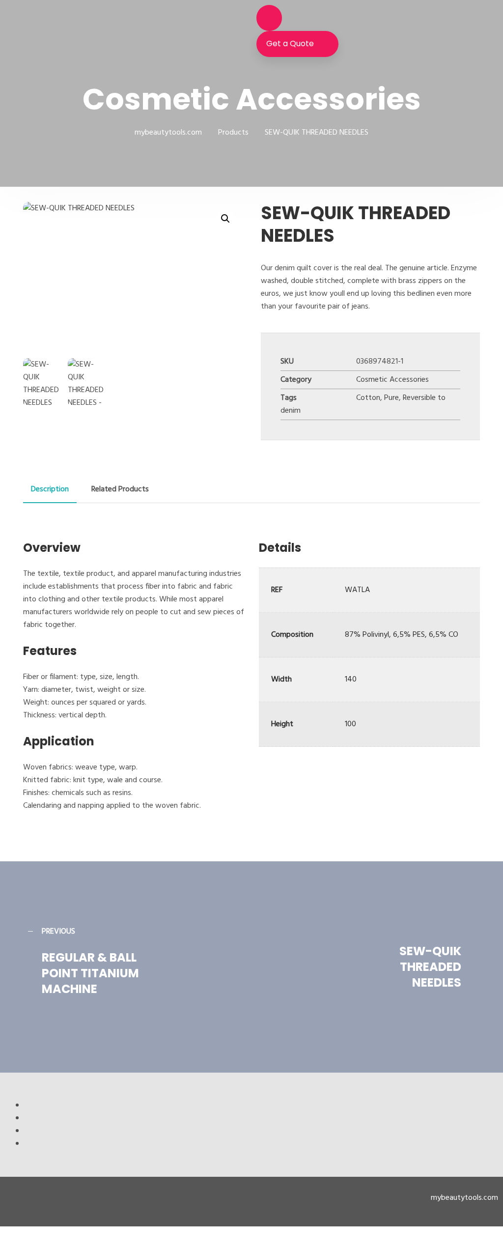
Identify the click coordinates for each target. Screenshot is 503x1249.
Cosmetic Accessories (392, 379)
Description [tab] (50, 489)
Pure (391, 398)
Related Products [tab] (120, 489)
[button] (225, 218)
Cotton (368, 398)
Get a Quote (290, 43)
